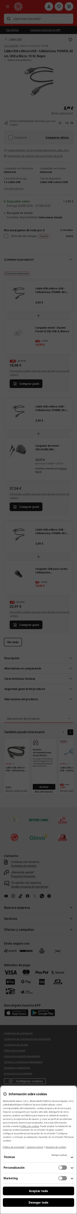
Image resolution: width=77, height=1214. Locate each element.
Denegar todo (38, 1202)
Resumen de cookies (56, 1147)
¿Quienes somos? (35, 1147)
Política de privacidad (13, 1147)
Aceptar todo (38, 1191)
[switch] (62, 1167)
